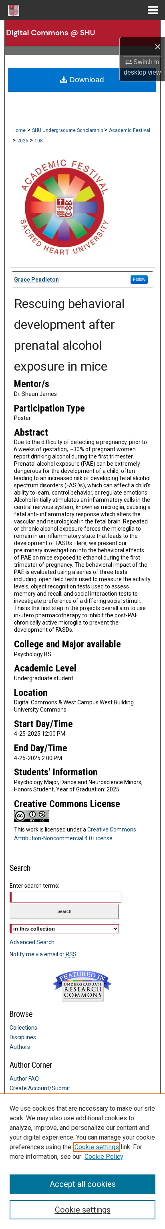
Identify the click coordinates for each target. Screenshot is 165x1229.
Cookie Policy (104, 1156)
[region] (82, 1161)
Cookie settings (96, 1147)
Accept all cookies (83, 1184)
